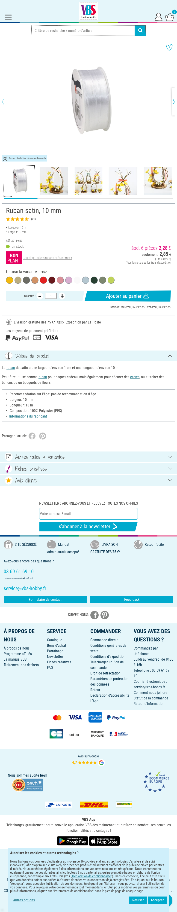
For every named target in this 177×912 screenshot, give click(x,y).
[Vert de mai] (111, 280)
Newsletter (55, 656)
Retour (95, 690)
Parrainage (55, 651)
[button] (7, 102)
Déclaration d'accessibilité (110, 695)
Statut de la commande (151, 698)
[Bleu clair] (85, 280)
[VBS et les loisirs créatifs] (88, 11)
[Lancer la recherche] (140, 30)
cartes (134, 377)
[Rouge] (43, 280)
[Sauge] (102, 280)
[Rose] (60, 280)
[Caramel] (34, 280)
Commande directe (104, 640)
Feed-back (131, 599)
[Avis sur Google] (88, 760)
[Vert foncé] (94, 280)
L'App (94, 701)
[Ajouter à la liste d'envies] (169, 47)
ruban (10, 368)
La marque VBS (15, 659)
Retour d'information (149, 704)
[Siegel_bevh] (27, 784)
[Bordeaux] (52, 280)
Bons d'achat (56, 645)
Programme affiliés (18, 654)
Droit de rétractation (105, 673)
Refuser (138, 900)
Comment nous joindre (150, 692)
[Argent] (26, 280)
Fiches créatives (59, 662)
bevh (43, 775)
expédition (165, 262)
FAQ (50, 667)
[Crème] (18, 280)
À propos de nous (17, 648)
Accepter (157, 900)
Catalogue (54, 640)
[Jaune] (9, 280)
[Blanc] (77, 280)
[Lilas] (68, 280)
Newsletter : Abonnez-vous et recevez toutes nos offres (88, 503)
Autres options (24, 900)
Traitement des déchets (21, 665)
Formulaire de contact (45, 599)
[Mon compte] (158, 16)
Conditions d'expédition (107, 656)
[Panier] (169, 16)
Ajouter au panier (124, 296)
